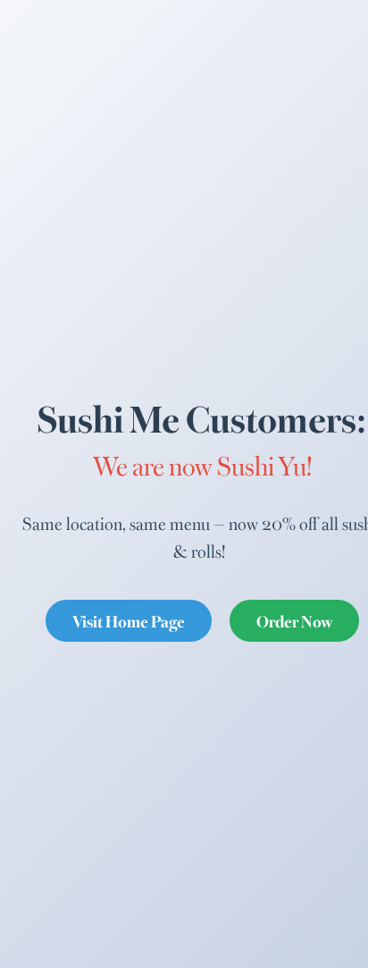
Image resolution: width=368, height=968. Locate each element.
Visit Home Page (128, 620)
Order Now (294, 620)
